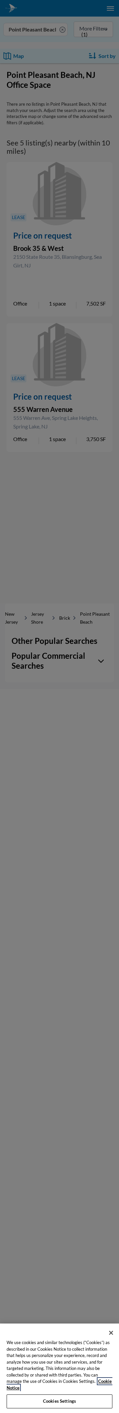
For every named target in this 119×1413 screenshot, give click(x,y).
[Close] (111, 1333)
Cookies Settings (59, 1401)
